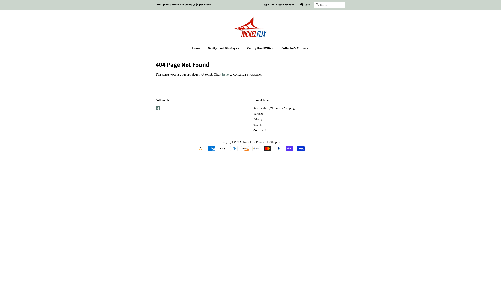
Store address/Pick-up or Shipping (274, 108)
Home (196, 48)
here (225, 74)
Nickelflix (249, 142)
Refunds (258, 114)
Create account (285, 5)
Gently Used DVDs (259, 48)
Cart (307, 5)
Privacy (257, 119)
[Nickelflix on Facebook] (158, 109)
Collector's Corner (294, 48)
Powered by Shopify (268, 142)
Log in (266, 5)
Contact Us (260, 130)
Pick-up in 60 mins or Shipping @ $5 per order (183, 5)
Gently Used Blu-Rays (223, 48)
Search (257, 125)
